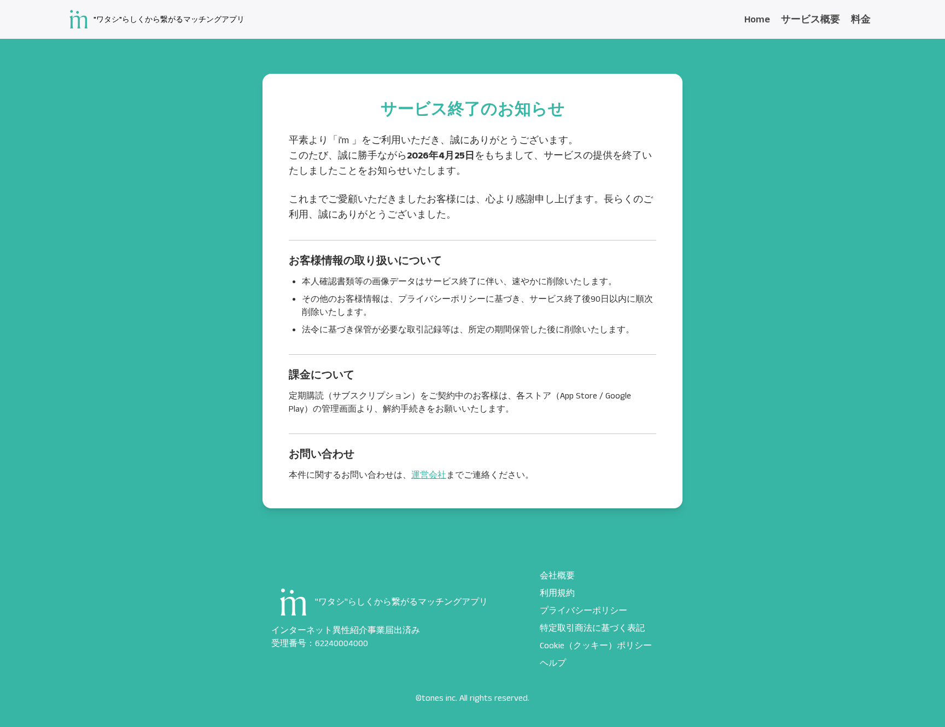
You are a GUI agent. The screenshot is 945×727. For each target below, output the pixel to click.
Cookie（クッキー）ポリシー (596, 646)
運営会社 (428, 475)
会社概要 (557, 576)
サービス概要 (810, 20)
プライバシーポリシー (583, 611)
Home (757, 20)
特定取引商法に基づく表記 (592, 628)
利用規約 (557, 593)
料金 (861, 20)
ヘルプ (553, 663)
